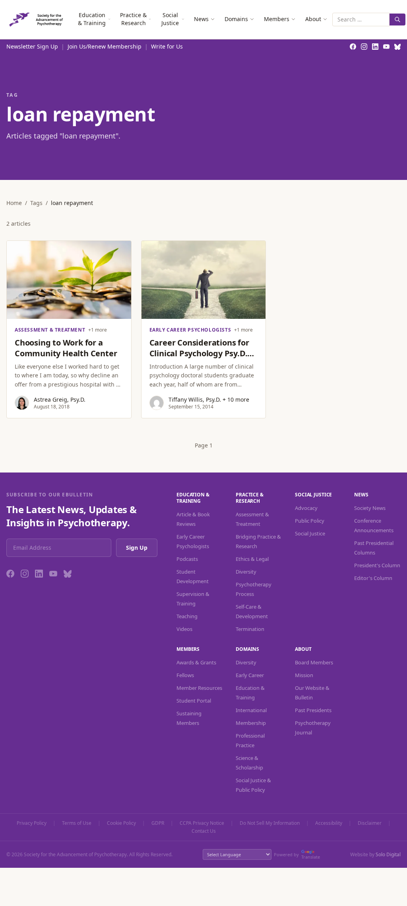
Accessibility (328, 823)
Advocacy (306, 508)
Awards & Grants (196, 662)
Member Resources (199, 687)
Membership (251, 722)
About (313, 19)
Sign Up (136, 547)
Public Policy (309, 520)
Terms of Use (76, 823)
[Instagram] (25, 574)
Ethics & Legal (252, 558)
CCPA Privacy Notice (202, 823)
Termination (250, 629)
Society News (370, 508)
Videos (184, 629)
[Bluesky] (68, 574)
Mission (304, 675)
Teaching (187, 616)
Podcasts (187, 558)
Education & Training (92, 19)
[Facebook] (10, 574)
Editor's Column (373, 578)
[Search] (397, 19)
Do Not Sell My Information (270, 823)
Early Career (250, 675)
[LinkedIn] (39, 574)
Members (276, 19)
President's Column (377, 565)
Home (14, 203)
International (251, 710)
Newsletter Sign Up (32, 46)
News (201, 19)
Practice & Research (133, 19)
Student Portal (193, 700)
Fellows (185, 675)
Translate (310, 857)
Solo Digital (388, 854)
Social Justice (170, 19)
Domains (236, 19)
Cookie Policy (121, 823)
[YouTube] (53, 574)
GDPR (157, 823)
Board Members (314, 662)
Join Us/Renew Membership (104, 46)
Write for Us (167, 46)
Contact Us (204, 831)
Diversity (246, 571)
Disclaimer (370, 823)
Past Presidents (313, 710)
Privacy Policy (32, 823)
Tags (36, 203)
